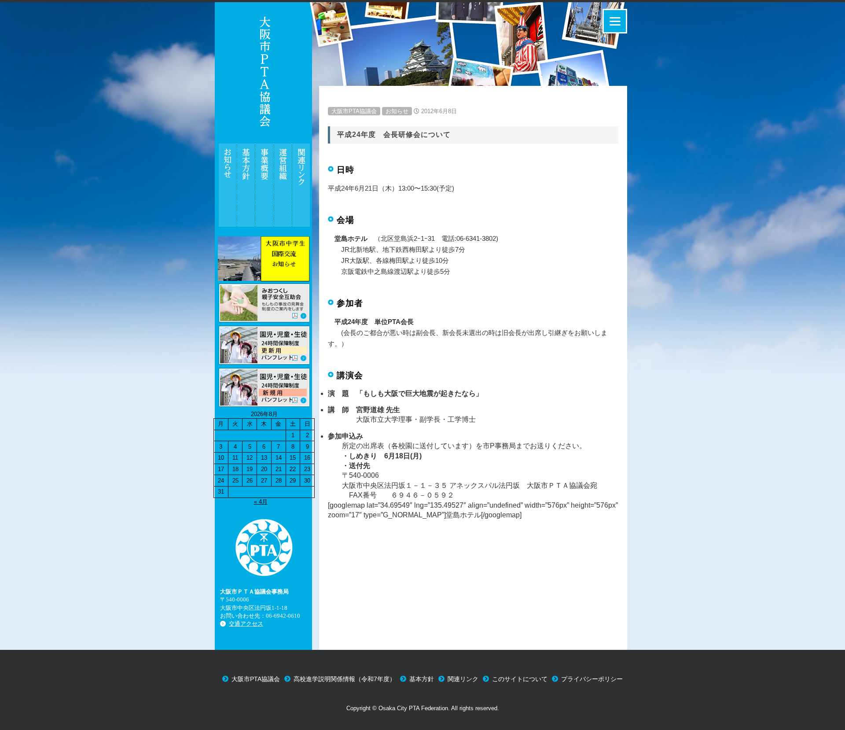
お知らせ (397, 111)
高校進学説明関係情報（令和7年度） (345, 678)
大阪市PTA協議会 (354, 111)
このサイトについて (519, 678)
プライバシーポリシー (592, 678)
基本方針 (421, 678)
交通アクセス (246, 623)
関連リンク (463, 678)
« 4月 (261, 501)
